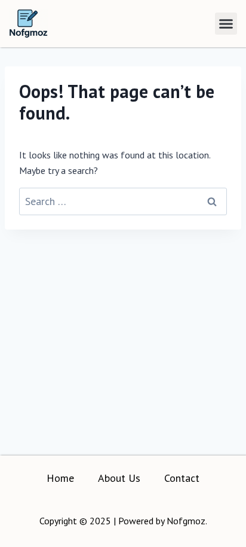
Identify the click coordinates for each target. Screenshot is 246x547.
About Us (119, 478)
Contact (181, 478)
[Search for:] (123, 201)
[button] (226, 24)
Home (60, 478)
